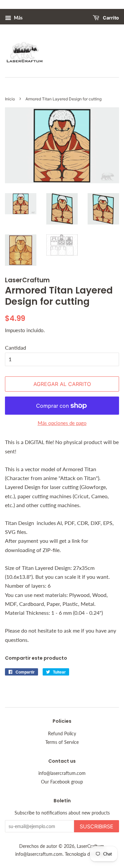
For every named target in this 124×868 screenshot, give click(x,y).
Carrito (110, 18)
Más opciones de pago (62, 423)
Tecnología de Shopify (87, 854)
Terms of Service (62, 742)
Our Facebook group (62, 781)
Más (17, 17)
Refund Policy (62, 733)
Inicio (10, 98)
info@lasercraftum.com (62, 773)
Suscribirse (96, 826)
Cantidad (15, 347)
